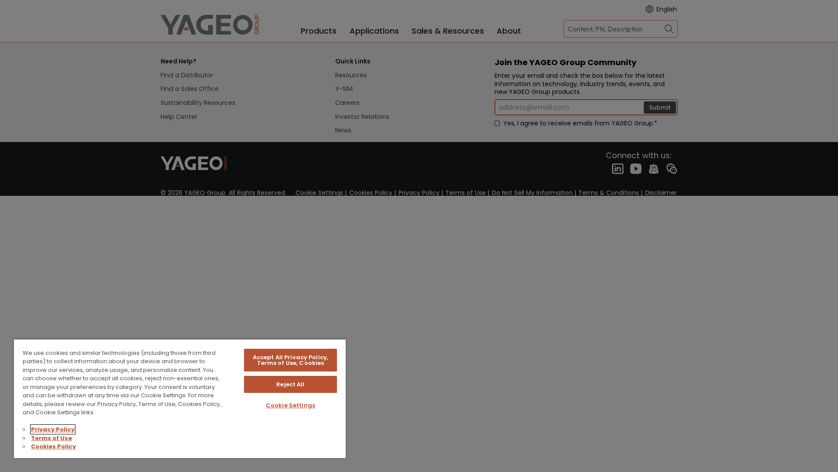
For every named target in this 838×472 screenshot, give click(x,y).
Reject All (290, 384)
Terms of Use (51, 438)
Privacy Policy (53, 429)
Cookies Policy (53, 446)
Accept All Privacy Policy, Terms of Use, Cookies (290, 360)
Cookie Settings (290, 405)
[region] (180, 398)
